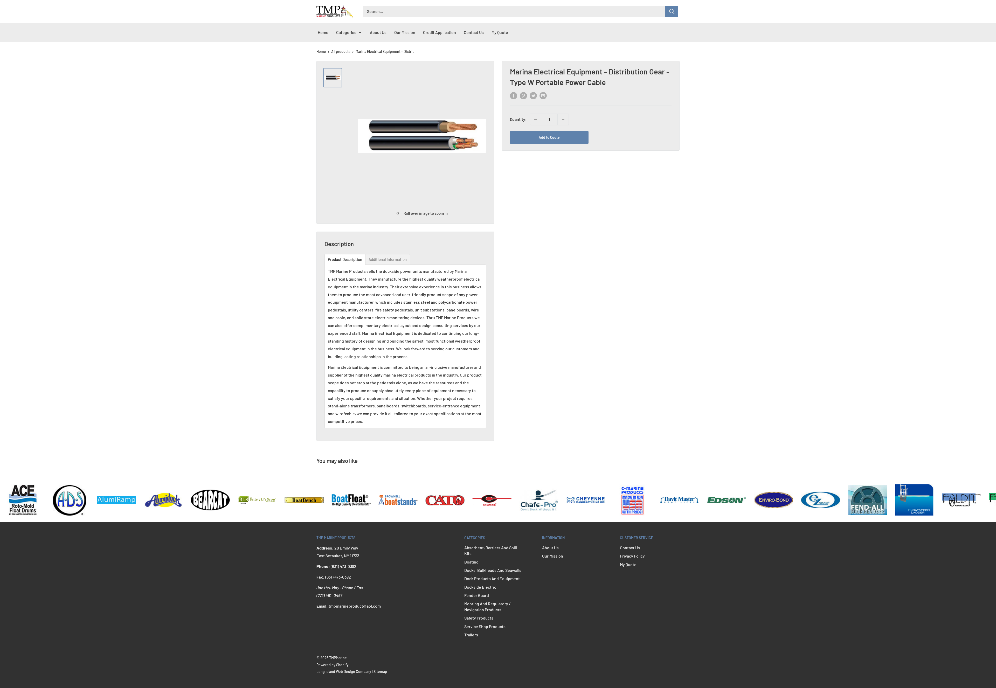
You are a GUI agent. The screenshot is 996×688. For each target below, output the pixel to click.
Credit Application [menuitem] (439, 32)
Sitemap (380, 671)
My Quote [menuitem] (500, 32)
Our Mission (552, 555)
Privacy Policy (632, 555)
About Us (550, 547)
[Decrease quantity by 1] (535, 119)
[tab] (344, 259)
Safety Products (478, 617)
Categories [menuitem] (346, 32)
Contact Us (630, 547)
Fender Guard (476, 595)
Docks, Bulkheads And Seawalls (492, 570)
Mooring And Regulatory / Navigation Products (487, 606)
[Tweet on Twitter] (533, 95)
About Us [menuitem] (378, 32)
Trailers (471, 634)
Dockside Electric (480, 587)
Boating (471, 561)
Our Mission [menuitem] (404, 32)
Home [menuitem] (323, 32)
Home (321, 51)
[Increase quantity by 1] (563, 119)
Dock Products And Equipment (492, 578)
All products (340, 51)
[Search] (671, 11)
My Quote (628, 564)
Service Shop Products (485, 626)
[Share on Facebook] (513, 95)
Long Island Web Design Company (343, 671)
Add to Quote (549, 137)
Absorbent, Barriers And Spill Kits (490, 550)
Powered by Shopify (332, 665)
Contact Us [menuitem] (474, 32)
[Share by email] (543, 95)
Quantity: (518, 119)
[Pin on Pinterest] (523, 95)
